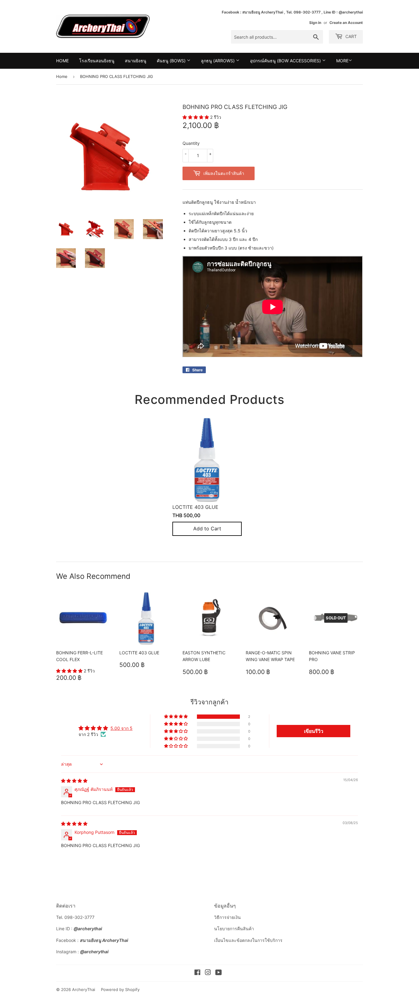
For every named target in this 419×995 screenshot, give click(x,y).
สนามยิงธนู (135, 60)
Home (62, 60)
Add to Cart (207, 529)
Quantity (191, 143)
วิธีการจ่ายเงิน (227, 917)
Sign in (315, 22)
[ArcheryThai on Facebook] (197, 973)
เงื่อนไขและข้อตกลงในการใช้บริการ (248, 940)
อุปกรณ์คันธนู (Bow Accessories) (286, 60)
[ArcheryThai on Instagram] (208, 973)
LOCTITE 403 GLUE (195, 507)
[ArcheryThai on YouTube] (218, 973)
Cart (350, 36)
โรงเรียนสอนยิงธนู (96, 60)
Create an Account (346, 22)
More (342, 60)
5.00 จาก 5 (121, 728)
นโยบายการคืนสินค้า (234, 928)
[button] (196, 117)
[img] (74, 780)
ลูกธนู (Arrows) (218, 60)
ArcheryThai (83, 989)
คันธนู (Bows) (172, 60)
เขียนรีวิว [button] (313, 731)
